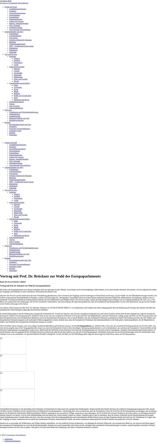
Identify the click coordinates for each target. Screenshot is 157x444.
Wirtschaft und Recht (21, 100)
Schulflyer (13, 127)
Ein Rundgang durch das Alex (20, 125)
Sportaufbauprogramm (17, 13)
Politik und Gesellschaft (22, 96)
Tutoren (12, 104)
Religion (17, 94)
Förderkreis (13, 50)
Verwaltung (13, 38)
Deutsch (17, 58)
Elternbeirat (13, 48)
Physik (16, 81)
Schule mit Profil (11, 7)
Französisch (18, 63)
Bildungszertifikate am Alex (19, 118)
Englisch (17, 61)
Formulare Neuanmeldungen (19, 129)
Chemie (16, 71)
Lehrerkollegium (15, 36)
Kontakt (7, 122)
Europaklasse (14, 17)
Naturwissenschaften (16, 67)
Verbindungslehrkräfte (17, 44)
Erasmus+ (12, 11)
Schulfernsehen (14, 116)
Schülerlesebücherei (16, 102)
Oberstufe (12, 52)
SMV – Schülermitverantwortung (21, 46)
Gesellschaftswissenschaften (19, 83)
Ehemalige (13, 135)
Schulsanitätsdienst (16, 108)
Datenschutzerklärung (12, 441)
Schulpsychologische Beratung (20, 40)
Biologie (17, 69)
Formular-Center (15, 131)
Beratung (12, 42)
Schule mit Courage (16, 21)
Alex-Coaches (14, 106)
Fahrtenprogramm (15, 19)
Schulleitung (13, 34)
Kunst (16, 89)
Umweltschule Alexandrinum (19, 30)
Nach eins (8, 110)
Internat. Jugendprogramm (18, 23)
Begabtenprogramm (16, 120)
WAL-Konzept (14, 25)
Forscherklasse (14, 15)
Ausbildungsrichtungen (17, 9)
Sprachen (12, 56)
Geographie (18, 73)
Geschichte (18, 87)
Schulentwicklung (15, 28)
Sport (16, 98)
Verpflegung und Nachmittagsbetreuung (23, 112)
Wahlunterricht (14, 114)
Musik (16, 92)
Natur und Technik (20, 79)
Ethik (16, 85)
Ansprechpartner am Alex (14, 32)
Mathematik (18, 77)
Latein (16, 65)
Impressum (9, 439)
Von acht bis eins (11, 54)
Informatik (17, 75)
